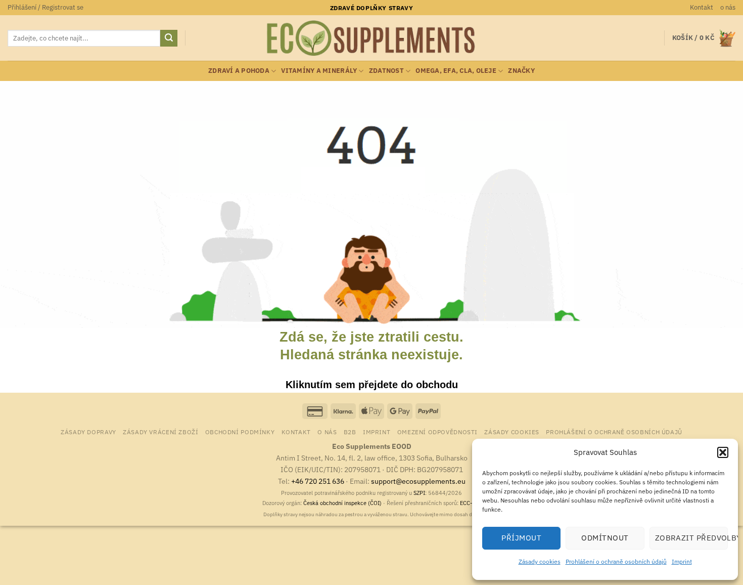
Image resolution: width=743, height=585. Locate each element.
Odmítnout (604, 537)
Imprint (682, 561)
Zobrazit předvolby (691, 537)
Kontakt (701, 7)
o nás (727, 7)
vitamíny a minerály (319, 70)
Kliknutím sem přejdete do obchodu (372, 384)
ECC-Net (470, 503)
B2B (350, 432)
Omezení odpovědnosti (437, 432)
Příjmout (521, 537)
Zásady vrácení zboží (160, 432)
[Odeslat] (168, 38)
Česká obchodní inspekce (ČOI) (342, 503)
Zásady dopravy (88, 432)
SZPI (419, 492)
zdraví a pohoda (238, 70)
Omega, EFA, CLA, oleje (455, 70)
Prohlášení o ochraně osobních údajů (616, 561)
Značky (521, 70)
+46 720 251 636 (317, 481)
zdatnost (386, 70)
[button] (723, 452)
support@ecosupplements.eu (418, 481)
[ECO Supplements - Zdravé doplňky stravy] (371, 38)
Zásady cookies (540, 561)
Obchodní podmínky (239, 432)
